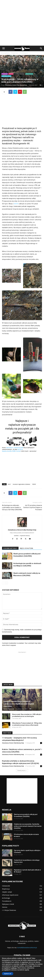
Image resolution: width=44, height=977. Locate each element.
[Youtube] (30, 539)
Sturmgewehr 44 (21, 143)
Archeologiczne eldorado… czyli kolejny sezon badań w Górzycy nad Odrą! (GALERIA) (12, 507)
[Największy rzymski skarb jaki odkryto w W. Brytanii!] (7, 872)
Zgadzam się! (7, 973)
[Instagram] (17, 539)
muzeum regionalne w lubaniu (21, 484)
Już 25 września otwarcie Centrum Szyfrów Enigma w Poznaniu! (32, 507)
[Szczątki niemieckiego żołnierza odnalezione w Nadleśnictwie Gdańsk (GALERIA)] (22, 700)
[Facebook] (10, 92)
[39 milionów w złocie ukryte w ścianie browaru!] (7, 836)
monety (18, 451)
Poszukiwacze (24, 53)
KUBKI (14, 451)
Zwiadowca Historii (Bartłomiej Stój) (16, 85)
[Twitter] (15, 92)
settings (14, 968)
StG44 (16, 204)
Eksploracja (14, 53)
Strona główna (5, 53)
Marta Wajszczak (8, 709)
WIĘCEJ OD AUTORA (26, 548)
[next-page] (6, 583)
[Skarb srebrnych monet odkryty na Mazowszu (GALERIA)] (7, 575)
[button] (3, 48)
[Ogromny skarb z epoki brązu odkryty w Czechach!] (7, 852)
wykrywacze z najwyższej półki (14, 447)
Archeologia (6, 568)
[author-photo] (22, 527)
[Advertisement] (22, 23)
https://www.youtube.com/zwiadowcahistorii (22, 532)
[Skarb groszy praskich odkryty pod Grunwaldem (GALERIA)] (7, 556)
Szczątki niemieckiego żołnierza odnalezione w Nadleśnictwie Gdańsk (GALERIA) (18, 703)
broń (9, 484)
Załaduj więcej (21, 770)
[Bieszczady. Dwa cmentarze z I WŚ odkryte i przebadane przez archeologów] (6, 716)
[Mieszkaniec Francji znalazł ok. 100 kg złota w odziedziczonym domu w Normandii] (6, 725)
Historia (11, 74)
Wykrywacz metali (6, 76)
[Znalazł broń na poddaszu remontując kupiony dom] (7, 862)
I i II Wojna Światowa (19, 74)
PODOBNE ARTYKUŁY (10, 548)
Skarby (4, 558)
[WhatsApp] (25, 92)
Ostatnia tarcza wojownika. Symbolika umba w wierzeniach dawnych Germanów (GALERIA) (27, 826)
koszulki (9, 451)
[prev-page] (3, 583)
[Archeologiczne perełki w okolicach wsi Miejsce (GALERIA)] (7, 565)
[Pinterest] (20, 92)
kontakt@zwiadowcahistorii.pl (27, 947)
